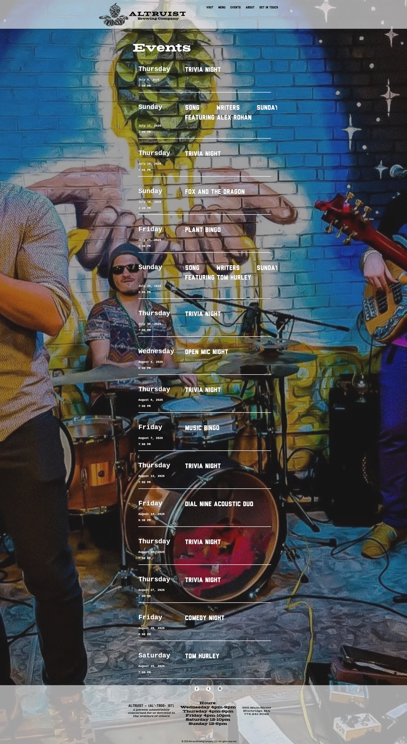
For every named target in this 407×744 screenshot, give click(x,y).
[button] (222, 7)
